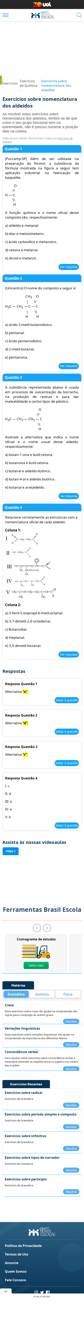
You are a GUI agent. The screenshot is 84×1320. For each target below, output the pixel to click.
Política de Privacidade (23, 1245)
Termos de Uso (16, 1254)
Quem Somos (16, 1271)
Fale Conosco (15, 1280)
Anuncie (11, 1263)
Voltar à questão (67, 700)
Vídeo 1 (10, 851)
